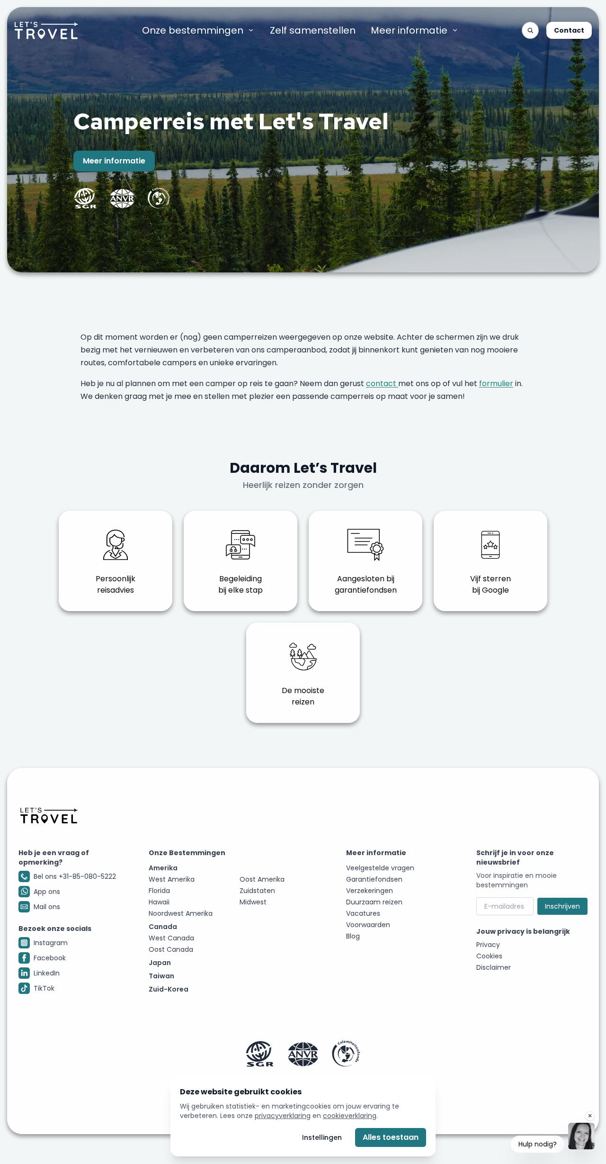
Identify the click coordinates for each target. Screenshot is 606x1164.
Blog (353, 936)
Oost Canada (171, 949)
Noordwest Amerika (181, 913)
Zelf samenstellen (313, 30)
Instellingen (322, 1137)
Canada (163, 926)
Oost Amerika (262, 879)
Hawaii (159, 902)
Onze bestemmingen (192, 30)
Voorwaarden (368, 924)
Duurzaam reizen (374, 902)
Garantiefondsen (374, 879)
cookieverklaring (349, 1115)
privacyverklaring (283, 1115)
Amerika (163, 868)
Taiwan (161, 976)
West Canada (171, 938)
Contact (569, 30)
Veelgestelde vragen (380, 868)
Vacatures (363, 913)
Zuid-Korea (168, 989)
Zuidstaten (257, 890)
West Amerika (172, 879)
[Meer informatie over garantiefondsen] (303, 1053)
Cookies (489, 956)
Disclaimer (493, 967)
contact (382, 383)
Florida (159, 890)
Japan (160, 962)
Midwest (253, 902)
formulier (496, 383)
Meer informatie (409, 30)
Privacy (488, 944)
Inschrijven (562, 906)
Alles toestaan (391, 1137)
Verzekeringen (369, 890)
